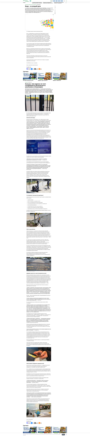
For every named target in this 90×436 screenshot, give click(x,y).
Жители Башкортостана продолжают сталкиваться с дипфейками (59, 2)
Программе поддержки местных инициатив (30, 4)
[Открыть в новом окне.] (28, 69)
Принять (63, 434)
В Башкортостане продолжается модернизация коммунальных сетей (48, 2)
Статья (24, 2)
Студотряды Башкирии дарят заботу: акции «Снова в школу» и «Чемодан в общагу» (37, 2)
